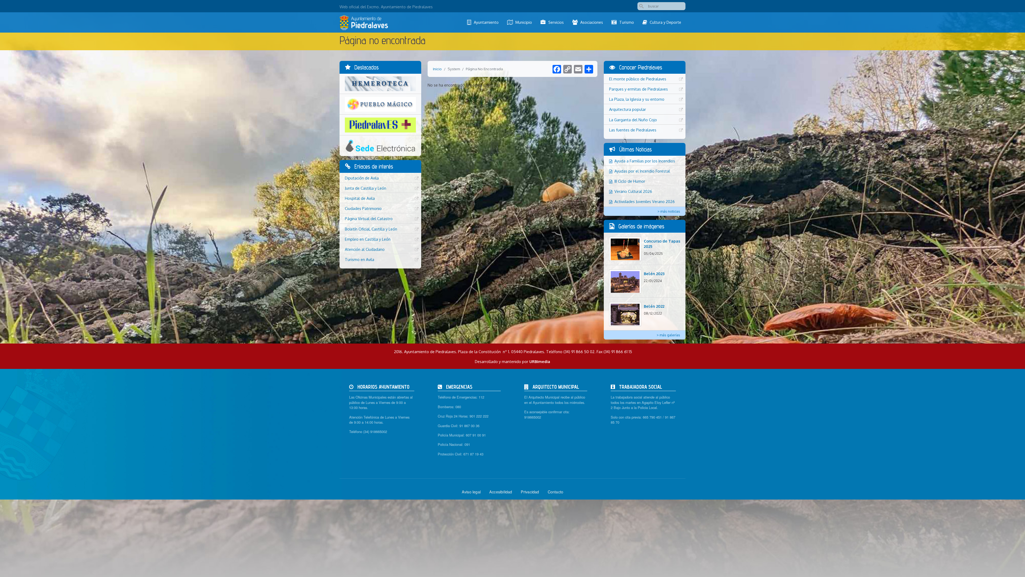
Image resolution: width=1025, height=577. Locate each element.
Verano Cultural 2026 (633, 191)
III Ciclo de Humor (629, 181)
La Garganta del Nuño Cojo (633, 119)
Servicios (556, 22)
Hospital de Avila (360, 198)
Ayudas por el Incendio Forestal (642, 171)
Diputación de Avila (362, 178)
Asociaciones (591, 22)
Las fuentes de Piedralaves (632, 129)
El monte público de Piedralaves (637, 78)
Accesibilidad (500, 491)
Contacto (555, 491)
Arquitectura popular (627, 109)
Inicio (437, 69)
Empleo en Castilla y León (368, 239)
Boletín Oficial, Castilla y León (371, 229)
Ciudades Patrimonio (363, 208)
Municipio (523, 22)
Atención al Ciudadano (365, 249)
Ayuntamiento (486, 22)
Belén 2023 (654, 273)
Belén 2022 (654, 306)
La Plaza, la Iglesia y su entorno (636, 99)
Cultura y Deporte (665, 22)
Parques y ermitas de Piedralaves (638, 89)
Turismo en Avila (359, 259)
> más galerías (668, 335)
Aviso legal (471, 491)
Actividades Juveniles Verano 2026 (644, 201)
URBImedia (539, 361)
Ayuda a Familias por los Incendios (644, 160)
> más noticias (668, 211)
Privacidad (530, 491)
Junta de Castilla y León (365, 188)
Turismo (626, 22)
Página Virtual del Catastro (369, 218)
